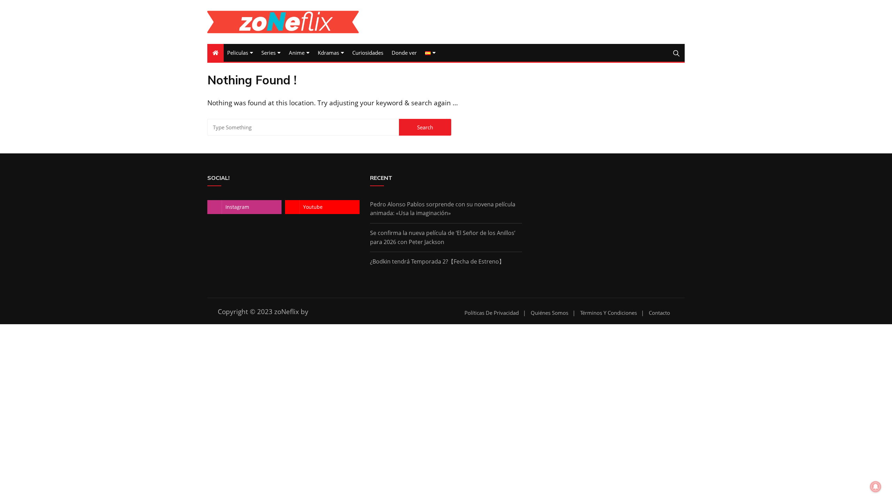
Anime (297, 52)
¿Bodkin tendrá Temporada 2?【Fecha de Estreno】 (437, 261)
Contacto (659, 312)
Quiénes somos (549, 312)
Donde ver (404, 52)
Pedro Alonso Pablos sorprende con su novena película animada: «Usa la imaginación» (442, 208)
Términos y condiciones (608, 312)
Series (268, 52)
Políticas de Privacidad (491, 312)
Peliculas (237, 52)
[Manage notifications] (875, 486)
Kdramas (328, 52)
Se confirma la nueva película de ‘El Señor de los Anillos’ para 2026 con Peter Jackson (442, 237)
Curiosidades (367, 52)
